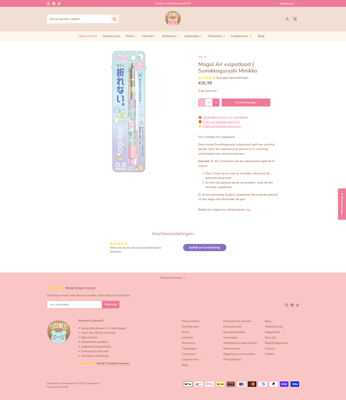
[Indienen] (114, 19)
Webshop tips (274, 327)
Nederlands (287, 3)
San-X (202, 57)
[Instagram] (48, 3)
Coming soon (190, 327)
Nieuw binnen (191, 321)
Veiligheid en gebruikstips (240, 343)
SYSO (64, 387)
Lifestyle (187, 338)
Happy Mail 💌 (274, 332)
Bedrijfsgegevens (276, 343)
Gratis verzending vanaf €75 (173, 3)
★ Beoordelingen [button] (342, 204)
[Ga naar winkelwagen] (295, 19)
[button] (207, 78)
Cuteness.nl (92, 383)
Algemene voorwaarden (239, 354)
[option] (129, 111)
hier (248, 210)
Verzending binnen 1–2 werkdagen (225, 117)
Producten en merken (237, 321)
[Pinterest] (53, 3)
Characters (189, 354)
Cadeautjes (189, 349)
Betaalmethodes (234, 332)
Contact (270, 349)
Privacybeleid (232, 359)
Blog (185, 365)
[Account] (287, 19)
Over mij (270, 338)
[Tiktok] (59, 3)
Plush (185, 332)
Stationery (189, 343)
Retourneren (231, 349)
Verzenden (230, 338)
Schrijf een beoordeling (204, 248)
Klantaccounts (232, 327)
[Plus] (215, 102)
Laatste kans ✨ (192, 359)
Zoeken (269, 354)
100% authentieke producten (222, 126)
